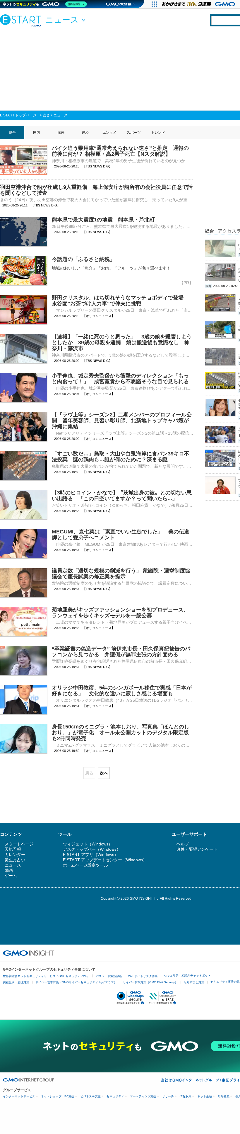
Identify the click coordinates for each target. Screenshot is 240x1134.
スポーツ (134, 132)
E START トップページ (18, 115)
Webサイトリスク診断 (143, 976)
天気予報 (13, 849)
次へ (104, 773)
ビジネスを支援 (90, 1096)
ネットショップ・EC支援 (57, 1096)
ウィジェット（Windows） (87, 844)
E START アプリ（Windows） (90, 854)
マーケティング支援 (143, 1096)
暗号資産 (223, 1096)
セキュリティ (115, 1096)
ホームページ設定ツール (85, 865)
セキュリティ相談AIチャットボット (187, 975)
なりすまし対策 (194, 982)
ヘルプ (182, 844)
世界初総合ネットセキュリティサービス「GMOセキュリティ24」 (46, 976)
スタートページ (19, 844)
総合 (46, 115)
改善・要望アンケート (196, 849)
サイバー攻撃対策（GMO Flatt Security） (150, 982)
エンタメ (109, 132)
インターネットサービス (19, 1096)
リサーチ (168, 1096)
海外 (60, 132)
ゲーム (11, 875)
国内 (36, 132)
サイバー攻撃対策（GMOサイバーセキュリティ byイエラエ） (76, 982)
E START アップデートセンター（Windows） (105, 859)
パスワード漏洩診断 (109, 976)
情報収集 (185, 1096)
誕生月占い (15, 859)
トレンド (158, 132)
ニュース (61, 115)
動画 (9, 870)
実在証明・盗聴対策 (16, 982)
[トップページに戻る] (22, 20)
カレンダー (15, 854)
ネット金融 (204, 1096)
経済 (85, 132)
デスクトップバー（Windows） (92, 849)
